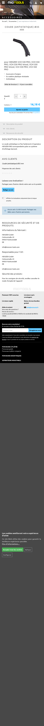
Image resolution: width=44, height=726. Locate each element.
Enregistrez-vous (35, 330)
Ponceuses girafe (7, 349)
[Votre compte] (36, 2)
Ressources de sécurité (14, 133)
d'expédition (36, 112)
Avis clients (10, 128)
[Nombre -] (16, 96)
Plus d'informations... (11, 544)
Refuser (28, 550)
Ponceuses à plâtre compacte (11, 351)
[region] (22, 47)
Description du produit (14, 124)
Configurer (7, 555)
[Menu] (3, 2)
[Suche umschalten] (31, 2)
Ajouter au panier (22, 109)
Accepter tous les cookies (12, 550)
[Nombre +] (25, 96)
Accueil (4, 21)
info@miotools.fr (32, 307)
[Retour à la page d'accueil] (15, 2)
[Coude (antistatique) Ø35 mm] (21, 47)
